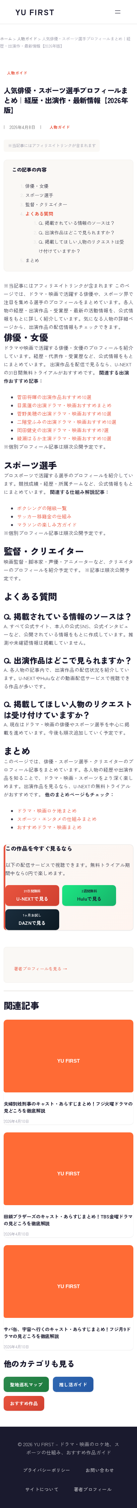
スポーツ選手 (39, 195)
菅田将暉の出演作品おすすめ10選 (54, 396)
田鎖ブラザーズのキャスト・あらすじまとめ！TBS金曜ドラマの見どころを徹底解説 (68, 1220)
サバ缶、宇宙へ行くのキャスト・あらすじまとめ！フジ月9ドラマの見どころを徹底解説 (67, 1332)
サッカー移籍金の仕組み (44, 516)
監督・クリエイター (46, 204)
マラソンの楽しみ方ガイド (47, 524)
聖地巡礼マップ (26, 1384)
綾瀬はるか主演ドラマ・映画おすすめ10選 (64, 438)
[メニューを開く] (118, 12)
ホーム (6, 39)
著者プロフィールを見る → (40, 968)
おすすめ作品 (24, 1403)
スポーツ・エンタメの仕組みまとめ (57, 818)
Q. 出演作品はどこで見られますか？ (77, 232)
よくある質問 (39, 213)
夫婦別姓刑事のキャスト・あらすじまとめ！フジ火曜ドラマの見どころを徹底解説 (68, 1107)
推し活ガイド (73, 1384)
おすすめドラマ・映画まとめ (49, 827)
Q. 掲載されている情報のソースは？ (77, 223)
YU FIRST (35, 12)
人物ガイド (27, 39)
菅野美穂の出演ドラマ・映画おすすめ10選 (64, 413)
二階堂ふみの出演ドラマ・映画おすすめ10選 (66, 421)
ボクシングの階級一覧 (42, 508)
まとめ (32, 260)
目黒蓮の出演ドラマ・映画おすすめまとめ (64, 405)
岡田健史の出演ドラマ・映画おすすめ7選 (63, 430)
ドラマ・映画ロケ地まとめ (47, 810)
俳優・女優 (37, 186)
